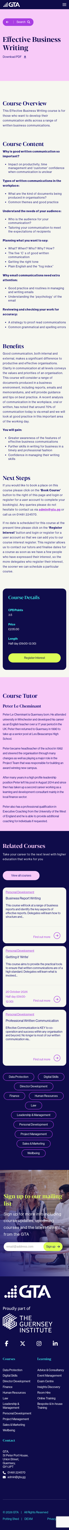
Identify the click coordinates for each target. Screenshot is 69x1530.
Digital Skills (51, 1077)
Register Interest (34, 658)
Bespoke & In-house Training (50, 1405)
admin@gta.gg (50, 509)
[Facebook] (6, 1343)
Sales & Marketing (33, 1143)
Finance (14, 1096)
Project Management (34, 1134)
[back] (8, 22)
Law (33, 1105)
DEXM (28, 1519)
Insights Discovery (48, 1387)
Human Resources (46, 1096)
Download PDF (12, 57)
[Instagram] (39, 1343)
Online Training (46, 1398)
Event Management (49, 1375)
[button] (64, 4)
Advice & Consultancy (50, 1370)
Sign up (50, 1246)
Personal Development (20, 892)
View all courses (21, 875)
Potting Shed (11, 1519)
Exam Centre (45, 1381)
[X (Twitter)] (22, 1343)
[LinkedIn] (55, 1343)
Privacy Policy (55, 1519)
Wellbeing (33, 1153)
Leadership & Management (33, 1115)
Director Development (33, 1086)
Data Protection (18, 1077)
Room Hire (44, 1392)
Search (21, 22)
